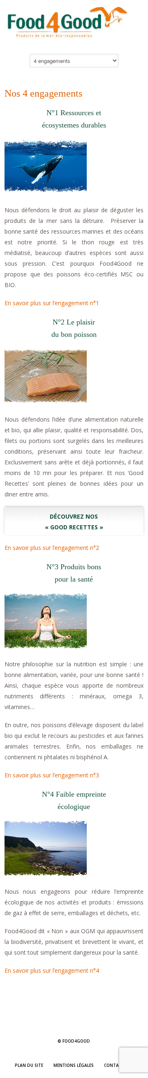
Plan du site (29, 1065)
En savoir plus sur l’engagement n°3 (52, 775)
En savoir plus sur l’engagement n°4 (52, 970)
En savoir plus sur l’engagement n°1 (52, 303)
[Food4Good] (74, 41)
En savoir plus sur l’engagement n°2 (52, 548)
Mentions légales (73, 1065)
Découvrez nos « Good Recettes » (74, 521)
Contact (114, 1065)
